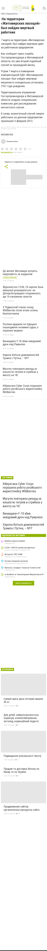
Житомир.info (7, 134)
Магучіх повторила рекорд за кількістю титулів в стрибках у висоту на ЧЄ (20, 372)
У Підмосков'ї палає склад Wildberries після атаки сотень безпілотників (20, 310)
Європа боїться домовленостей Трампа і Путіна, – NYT (21, 356)
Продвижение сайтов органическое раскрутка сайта (21, 808)
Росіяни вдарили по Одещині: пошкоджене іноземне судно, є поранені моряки (20, 327)
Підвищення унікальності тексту (22, 755)
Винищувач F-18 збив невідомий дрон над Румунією (22, 343)
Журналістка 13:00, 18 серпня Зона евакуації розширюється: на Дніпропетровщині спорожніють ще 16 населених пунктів (23, 291)
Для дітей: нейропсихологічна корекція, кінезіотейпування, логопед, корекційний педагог (21, 718)
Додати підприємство (23, 583)
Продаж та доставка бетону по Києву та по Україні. (21, 770)
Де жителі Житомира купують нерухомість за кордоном (20, 272)
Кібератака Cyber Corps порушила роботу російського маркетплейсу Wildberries (22, 389)
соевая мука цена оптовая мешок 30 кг (23, 700)
